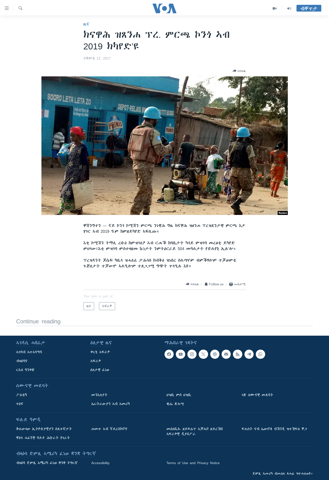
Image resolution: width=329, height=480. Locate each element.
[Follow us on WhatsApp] (260, 354)
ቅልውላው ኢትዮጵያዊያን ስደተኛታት (44, 429)
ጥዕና (19, 404)
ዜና (86, 24)
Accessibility (100, 463)
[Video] (274, 8)
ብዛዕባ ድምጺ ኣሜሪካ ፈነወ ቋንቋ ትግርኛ (47, 463)
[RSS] (237, 354)
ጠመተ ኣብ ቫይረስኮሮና (109, 429)
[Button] (239, 71)
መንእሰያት (99, 395)
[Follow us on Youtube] (180, 354)
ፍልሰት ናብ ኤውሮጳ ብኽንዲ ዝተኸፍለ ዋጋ (274, 429)
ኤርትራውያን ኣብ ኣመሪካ (110, 404)
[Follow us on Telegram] (249, 354)
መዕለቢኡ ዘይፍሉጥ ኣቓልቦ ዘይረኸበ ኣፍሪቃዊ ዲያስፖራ (194, 431)
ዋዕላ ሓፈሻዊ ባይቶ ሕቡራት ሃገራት (43, 438)
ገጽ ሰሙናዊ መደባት (257, 395)
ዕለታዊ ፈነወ (99, 370)
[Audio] (289, 8)
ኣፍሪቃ (95, 361)
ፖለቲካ (21, 395)
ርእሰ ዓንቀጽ (25, 370)
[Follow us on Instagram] (192, 354)
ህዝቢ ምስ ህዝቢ (178, 395)
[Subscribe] (226, 354)
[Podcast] (214, 354)
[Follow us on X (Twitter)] (203, 354)
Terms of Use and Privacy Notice (193, 463)
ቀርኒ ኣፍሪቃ (100, 352)
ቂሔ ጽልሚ (175, 404)
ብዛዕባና (21, 361)
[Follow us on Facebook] (169, 354)
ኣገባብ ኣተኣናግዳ (29, 352)
